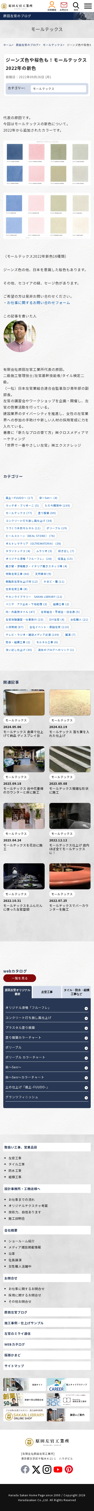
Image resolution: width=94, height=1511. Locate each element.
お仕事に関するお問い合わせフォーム (38, 302)
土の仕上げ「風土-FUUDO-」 (27, 1087)
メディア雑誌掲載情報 (25, 1247)
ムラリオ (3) (44, 551)
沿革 (12, 1253)
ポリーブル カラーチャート (25, 1057)
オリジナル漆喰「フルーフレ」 (28, 1007)
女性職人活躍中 (20, 1266)
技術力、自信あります (25, 1212)
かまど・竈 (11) (54, 581)
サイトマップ (14, 1365)
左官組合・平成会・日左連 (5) (60, 612)
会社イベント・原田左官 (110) (49, 627)
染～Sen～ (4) (48, 498)
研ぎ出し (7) (66, 551)
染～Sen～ (13, 1067)
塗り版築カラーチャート (23, 1037)
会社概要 (10, 1230)
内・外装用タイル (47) (20, 612)
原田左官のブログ (27, 45)
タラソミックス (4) (18, 551)
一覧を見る (20, 978)
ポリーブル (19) (57, 528)
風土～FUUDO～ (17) (19, 498)
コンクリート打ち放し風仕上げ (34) (29, 520)
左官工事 (15, 1158)
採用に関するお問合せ (25, 1295)
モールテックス (53, 45)
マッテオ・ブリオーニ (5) (22, 505)
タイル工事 (17, 1164)
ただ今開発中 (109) (57, 505)
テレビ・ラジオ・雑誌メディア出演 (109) (32, 634)
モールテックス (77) (19, 513)
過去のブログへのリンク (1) (56, 650)
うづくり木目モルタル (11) (23, 528)
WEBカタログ (14, 1344)
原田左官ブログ (15, 1312)
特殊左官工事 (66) (17, 574)
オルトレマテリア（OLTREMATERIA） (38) (33, 543)
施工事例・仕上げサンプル (24, 1323)
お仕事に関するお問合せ (27, 1288)
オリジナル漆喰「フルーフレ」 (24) (29, 558)
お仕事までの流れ (22, 1199)
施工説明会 (17, 1218)
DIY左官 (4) (56, 619)
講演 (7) (70, 634)
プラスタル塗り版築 (20, 1027)
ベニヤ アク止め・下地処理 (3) (26, 604)
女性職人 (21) (79, 619)
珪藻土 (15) (65, 558)
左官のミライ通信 (17, 1333)
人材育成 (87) (15, 627)
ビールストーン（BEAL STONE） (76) (30, 536)
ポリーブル (13, 1047)
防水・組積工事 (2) (18, 642)
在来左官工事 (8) (17, 589)
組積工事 (15, 1176)
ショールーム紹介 (22, 1241)
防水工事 (15, 1170)
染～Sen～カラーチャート (24, 1077)
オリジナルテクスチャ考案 (28, 1205)
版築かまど (12, 1355)
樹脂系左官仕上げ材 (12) (22, 581)
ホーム (7, 45)
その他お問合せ (20, 1301)
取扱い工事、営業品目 (20, 1147)
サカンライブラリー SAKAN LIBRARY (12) (34, 596)
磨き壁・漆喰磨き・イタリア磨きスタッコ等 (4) (36, 566)
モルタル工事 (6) (47, 642)
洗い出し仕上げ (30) (19, 650)
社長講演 (15, 1259)
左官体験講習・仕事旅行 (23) (25, 619)
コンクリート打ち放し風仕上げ (28, 1017)
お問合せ (10, 1278)
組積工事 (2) (61, 604)
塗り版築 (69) (47, 513)
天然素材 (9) (43, 574)
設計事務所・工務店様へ (22, 1188)
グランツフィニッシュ (21, 1097)
